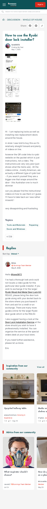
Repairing (33, 225)
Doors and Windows (16, 229)
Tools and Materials (16, 225)
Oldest (14, 254)
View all (40, 367)
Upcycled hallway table (15, 408)
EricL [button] (13, 263)
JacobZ (7, 484)
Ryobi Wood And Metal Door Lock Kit (23, 292)
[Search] (2, 11)
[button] (7, 46)
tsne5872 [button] (15, 45)
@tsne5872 (16, 274)
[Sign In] (40, 4)
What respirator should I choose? (16, 473)
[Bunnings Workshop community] (12, 4)
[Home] (3, 20)
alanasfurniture (10, 415)
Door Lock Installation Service (19, 322)
